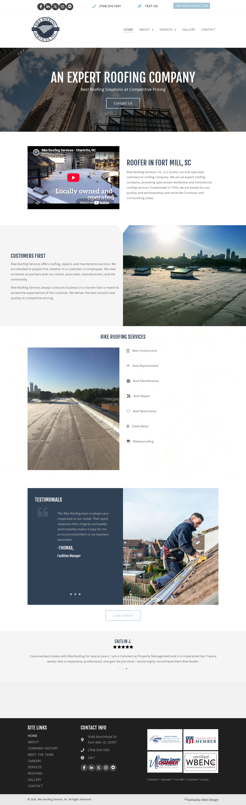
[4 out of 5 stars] (127, 647)
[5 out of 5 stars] (131, 647)
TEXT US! (151, 6)
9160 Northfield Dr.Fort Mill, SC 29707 (102, 739)
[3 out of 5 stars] (123, 647)
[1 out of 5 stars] (115, 647)
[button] (40, 6)
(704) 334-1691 (110, 6)
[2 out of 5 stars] (119, 647)
